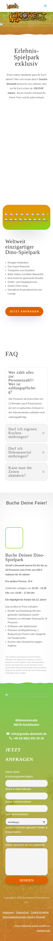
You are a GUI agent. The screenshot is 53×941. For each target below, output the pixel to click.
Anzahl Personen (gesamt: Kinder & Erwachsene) (26, 829)
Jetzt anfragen (24, 311)
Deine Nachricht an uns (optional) (25, 844)
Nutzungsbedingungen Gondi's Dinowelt (24, 917)
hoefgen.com (43, 930)
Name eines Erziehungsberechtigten (19, 774)
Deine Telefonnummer (18, 801)
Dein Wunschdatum (16, 814)
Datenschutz (22, 912)
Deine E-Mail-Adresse (18, 789)
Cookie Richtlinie (40, 912)
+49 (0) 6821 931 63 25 (28, 738)
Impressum (8, 912)
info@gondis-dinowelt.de (29, 733)
